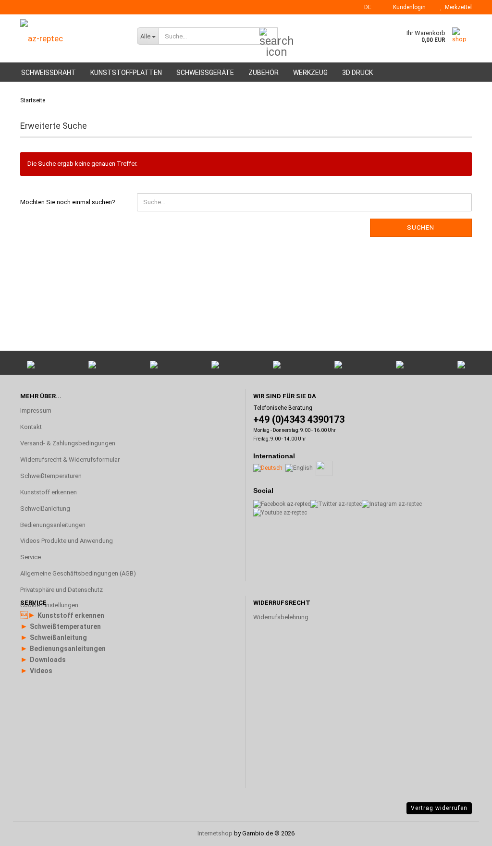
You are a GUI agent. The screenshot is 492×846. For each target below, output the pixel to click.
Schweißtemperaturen (51, 475)
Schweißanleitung (45, 508)
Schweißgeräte (205, 72)
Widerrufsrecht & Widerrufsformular (70, 459)
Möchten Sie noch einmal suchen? (67, 202)
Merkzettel (457, 7)
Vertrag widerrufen (439, 808)
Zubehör (263, 72)
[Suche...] (268, 36)
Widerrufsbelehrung (280, 617)
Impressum (35, 410)
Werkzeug (310, 72)
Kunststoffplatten (126, 72)
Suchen (420, 227)
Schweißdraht (48, 72)
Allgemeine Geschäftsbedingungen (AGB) (78, 573)
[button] (365, 7)
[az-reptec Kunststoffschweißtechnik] (71, 38)
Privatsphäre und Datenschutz (61, 589)
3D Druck (357, 72)
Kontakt (31, 426)
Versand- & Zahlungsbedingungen (67, 443)
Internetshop (215, 833)
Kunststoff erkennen (48, 492)
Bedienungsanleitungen (53, 524)
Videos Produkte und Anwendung (66, 540)
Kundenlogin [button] (408, 7)
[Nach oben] (465, 723)
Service (30, 557)
